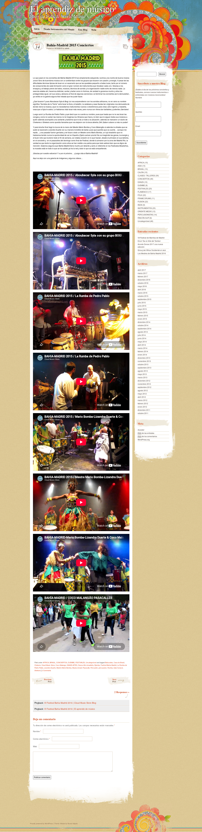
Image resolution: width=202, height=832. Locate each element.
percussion (103, 668)
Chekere (37, 665)
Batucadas (109, 662)
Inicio (36, 28)
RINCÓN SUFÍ (143, 218)
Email (137, 126)
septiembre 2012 (144, 387)
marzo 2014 (142, 348)
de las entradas (146, 433)
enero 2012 (142, 406)
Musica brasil (77, 668)
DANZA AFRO (72, 665)
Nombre (37, 731)
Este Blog (82, 29)
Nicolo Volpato (73, 823)
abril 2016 (142, 289)
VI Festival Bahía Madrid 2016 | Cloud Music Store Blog (70, 702)
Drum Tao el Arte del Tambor (149, 241)
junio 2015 (142, 305)
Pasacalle (86, 668)
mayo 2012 (142, 393)
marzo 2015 (142, 312)
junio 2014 (142, 338)
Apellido (138, 112)
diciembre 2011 (144, 410)
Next (114, 680)
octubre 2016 (143, 283)
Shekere (37, 670)
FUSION (141, 201)
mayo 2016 (142, 286)
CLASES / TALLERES (146, 175)
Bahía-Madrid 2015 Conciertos (124, 45)
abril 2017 (142, 270)
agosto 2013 (143, 371)
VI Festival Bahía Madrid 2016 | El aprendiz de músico (69, 708)
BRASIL (52, 662)
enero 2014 (142, 354)
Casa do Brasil (119, 662)
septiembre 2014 (144, 328)
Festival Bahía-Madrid (108, 665)
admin (67, 48)
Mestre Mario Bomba (63, 668)
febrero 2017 (143, 276)
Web (35, 746)
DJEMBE (71, 662)
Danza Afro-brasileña (85, 665)
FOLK (140, 195)
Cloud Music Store (48, 665)
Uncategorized (91, 662)
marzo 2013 (142, 377)
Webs (93, 30)
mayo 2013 (142, 374)
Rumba (110, 668)
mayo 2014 (142, 341)
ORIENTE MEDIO (145, 211)
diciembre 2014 (144, 322)
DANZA (141, 182)
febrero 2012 (143, 403)
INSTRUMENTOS (145, 208)
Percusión (94, 668)
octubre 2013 (143, 364)
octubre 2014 (143, 325)
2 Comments (46, 670)
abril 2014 (142, 345)
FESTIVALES (80, 662)
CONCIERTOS (61, 662)
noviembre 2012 (144, 384)
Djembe (97, 665)
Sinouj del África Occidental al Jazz (152, 250)
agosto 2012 (143, 390)
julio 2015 (142, 302)
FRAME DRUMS (144, 198)
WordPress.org (144, 439)
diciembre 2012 (144, 380)
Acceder (141, 430)
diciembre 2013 (144, 358)
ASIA (140, 165)
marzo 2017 (142, 273)
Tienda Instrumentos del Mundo (58, 29)
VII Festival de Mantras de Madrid (151, 237)
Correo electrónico (41, 738)
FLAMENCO (143, 191)
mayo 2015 (142, 309)
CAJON (141, 172)
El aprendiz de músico (72, 8)
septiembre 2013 (144, 367)
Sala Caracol (118, 668)
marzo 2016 (142, 292)
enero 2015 (142, 318)
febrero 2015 (143, 315)
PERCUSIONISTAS (145, 214)
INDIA (140, 205)
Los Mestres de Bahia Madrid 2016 (152, 253)
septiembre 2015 (144, 299)
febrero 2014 (143, 351)
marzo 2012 (142, 400)
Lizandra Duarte (50, 668)
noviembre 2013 (144, 361)
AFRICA (46, 662)
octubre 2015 (143, 296)
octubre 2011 (143, 413)
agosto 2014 (143, 332)
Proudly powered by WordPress (41, 823)
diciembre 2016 (144, 279)
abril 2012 (142, 397)
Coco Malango (61, 665)
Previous (47, 680)
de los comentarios (147, 436)
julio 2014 (142, 335)
